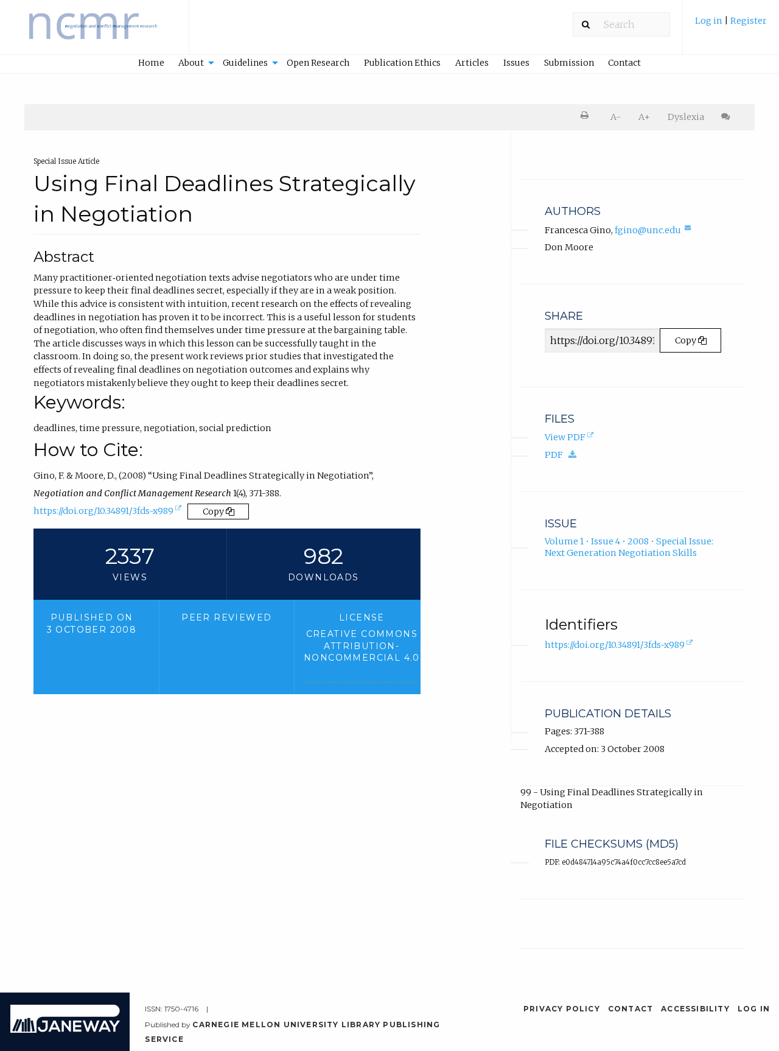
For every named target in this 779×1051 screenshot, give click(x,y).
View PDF (570, 438)
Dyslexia (686, 116)
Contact (624, 62)
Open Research (318, 62)
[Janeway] (65, 1029)
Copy (214, 511)
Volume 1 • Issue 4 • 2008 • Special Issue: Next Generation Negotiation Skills (629, 547)
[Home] (94, 32)
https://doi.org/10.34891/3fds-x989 (108, 513)
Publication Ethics (402, 62)
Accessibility (695, 1008)
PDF (563, 454)
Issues (516, 62)
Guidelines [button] (245, 62)
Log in (708, 20)
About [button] (191, 62)
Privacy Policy (561, 1008)
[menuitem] (731, 26)
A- (615, 116)
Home (151, 62)
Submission (569, 62)
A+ (644, 116)
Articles (472, 62)
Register (748, 20)
